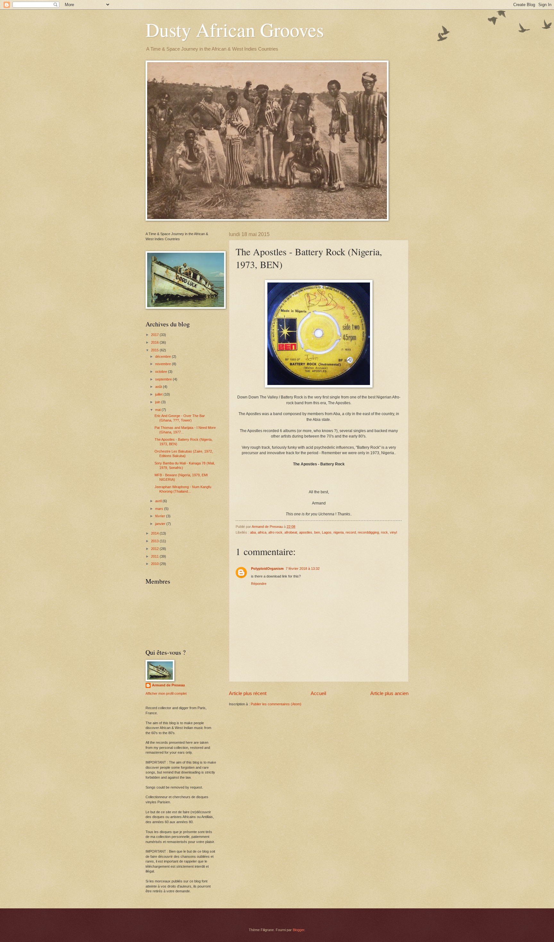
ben (317, 532)
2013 (155, 541)
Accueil (318, 693)
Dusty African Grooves (235, 29)
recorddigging (368, 532)
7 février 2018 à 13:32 (303, 568)
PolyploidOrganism (267, 568)
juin (158, 402)
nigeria (338, 532)
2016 (155, 342)
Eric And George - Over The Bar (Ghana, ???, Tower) (180, 418)
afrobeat (290, 532)
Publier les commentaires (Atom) (276, 704)
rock (384, 532)
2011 (155, 556)
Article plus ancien (389, 693)
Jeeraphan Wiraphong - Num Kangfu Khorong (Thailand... (183, 489)
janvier (160, 524)
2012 (155, 549)
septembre (164, 379)
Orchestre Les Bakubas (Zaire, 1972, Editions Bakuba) (184, 453)
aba (253, 532)
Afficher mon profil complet (166, 693)
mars (159, 509)
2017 (155, 335)
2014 (155, 533)
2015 (155, 350)
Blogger (298, 930)
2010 (155, 564)
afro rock (275, 532)
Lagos (327, 532)
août (159, 387)
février (160, 516)
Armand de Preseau (168, 685)
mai (158, 410)
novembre (163, 364)
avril (159, 501)
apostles (305, 532)
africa (262, 532)
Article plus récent (247, 693)
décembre (163, 356)
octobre (161, 371)
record (351, 532)
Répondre (258, 584)
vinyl (393, 532)
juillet (159, 394)
